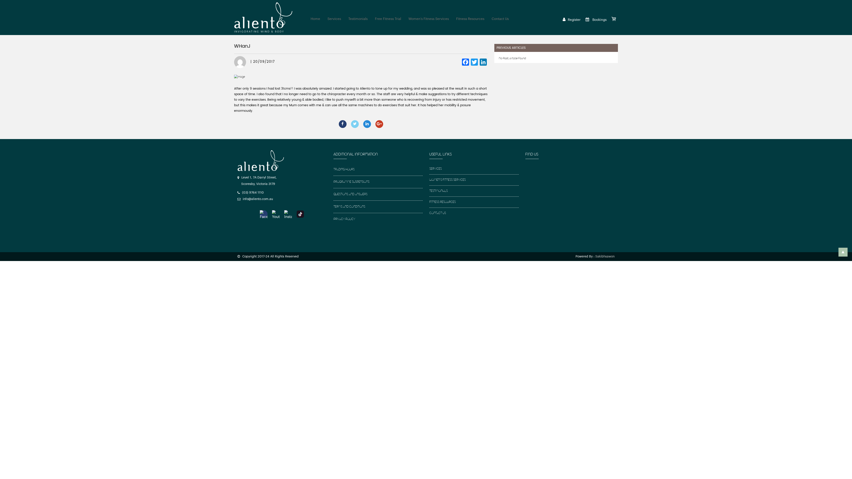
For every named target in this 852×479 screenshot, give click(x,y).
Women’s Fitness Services (428, 19)
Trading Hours (344, 169)
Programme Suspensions (351, 182)
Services (334, 19)
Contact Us (500, 19)
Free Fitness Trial (388, 19)
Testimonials (358, 19)
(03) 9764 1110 (253, 192)
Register (574, 20)
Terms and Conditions (349, 206)
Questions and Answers (350, 194)
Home (315, 19)
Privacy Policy (344, 219)
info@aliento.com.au (258, 199)
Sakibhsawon (605, 256)
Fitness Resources (470, 19)
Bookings (599, 20)
